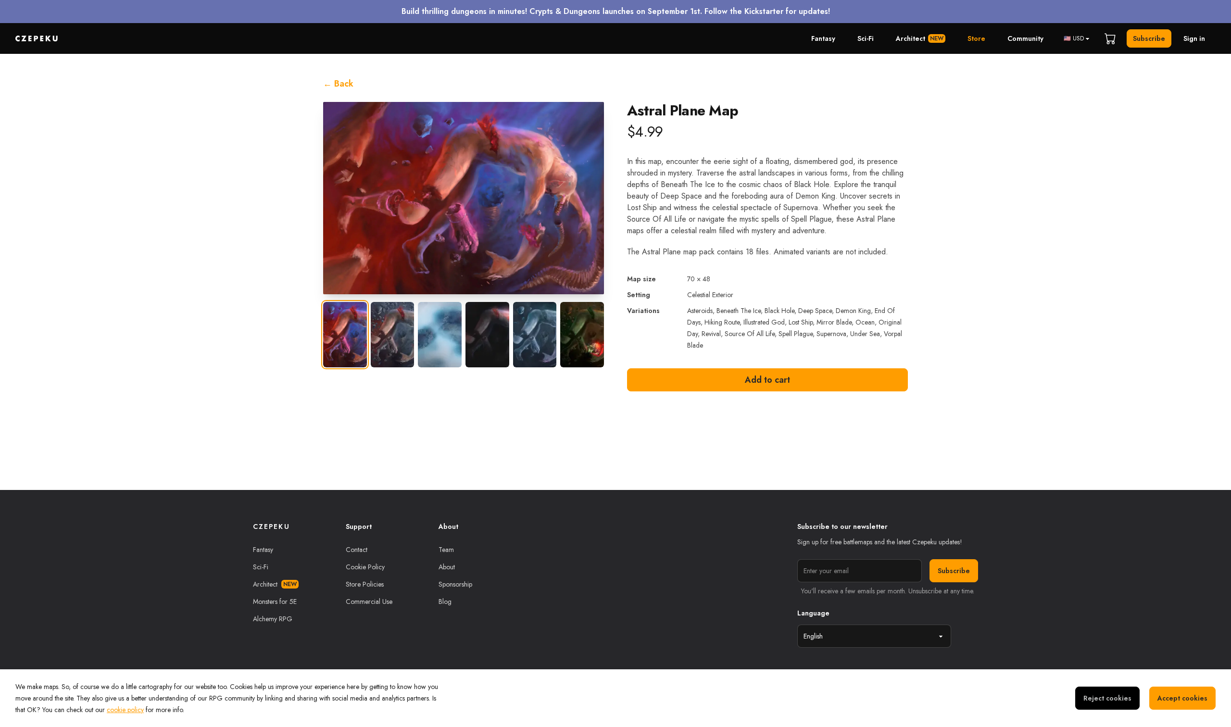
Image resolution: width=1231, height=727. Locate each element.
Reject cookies (1107, 698)
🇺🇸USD (1074, 38)
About (447, 567)
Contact (356, 549)
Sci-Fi (865, 38)
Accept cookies (1182, 698)
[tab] (345, 334)
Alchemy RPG (272, 619)
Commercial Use (369, 601)
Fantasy (823, 38)
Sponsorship (455, 584)
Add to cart (767, 380)
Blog (445, 601)
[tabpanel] (463, 198)
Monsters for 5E (275, 601)
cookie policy (125, 709)
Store (976, 38)
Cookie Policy (365, 567)
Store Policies (365, 584)
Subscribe (1149, 38)
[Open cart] (1110, 38)
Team (446, 549)
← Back (338, 83)
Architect (919, 38)
